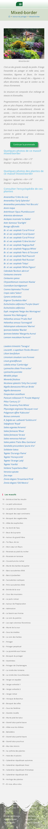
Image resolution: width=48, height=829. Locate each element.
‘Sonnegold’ (18, 322)
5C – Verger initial (9, 694)
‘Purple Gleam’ (21, 304)
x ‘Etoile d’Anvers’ (21, 350)
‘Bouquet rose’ (21, 409)
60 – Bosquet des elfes (11, 703)
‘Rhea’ (14, 431)
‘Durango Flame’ (15, 453)
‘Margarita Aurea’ (20, 333)
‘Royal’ (12, 423)
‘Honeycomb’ (13, 457)
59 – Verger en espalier (11, 680)
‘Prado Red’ (18, 318)
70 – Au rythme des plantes (13, 751)
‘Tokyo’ (16, 263)
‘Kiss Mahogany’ (15, 315)
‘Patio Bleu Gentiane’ (20, 442)
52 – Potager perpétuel (11, 646)
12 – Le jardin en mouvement (14, 509)
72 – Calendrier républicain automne (17, 760)
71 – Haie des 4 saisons (12, 755)
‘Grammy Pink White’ (16, 405)
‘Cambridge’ (16, 364)
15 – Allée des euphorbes (12, 523)
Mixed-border (34, 16)
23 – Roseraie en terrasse (12, 556)
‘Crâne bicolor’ (20, 241)
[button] (20, 4)
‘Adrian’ (15, 438)
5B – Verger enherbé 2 (11, 689)
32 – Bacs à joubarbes (11, 575)
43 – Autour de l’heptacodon (14, 604)
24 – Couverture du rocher (13, 561)
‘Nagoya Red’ (19, 245)
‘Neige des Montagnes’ (22, 311)
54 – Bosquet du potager (12, 656)
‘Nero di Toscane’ (21, 252)
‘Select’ (13, 293)
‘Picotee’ (16, 289)
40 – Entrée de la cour (11, 589)
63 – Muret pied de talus (12, 718)
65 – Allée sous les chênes (13, 727)
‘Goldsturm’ (20, 420)
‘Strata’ (14, 434)
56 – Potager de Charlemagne (14, 665)
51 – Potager (7, 642)
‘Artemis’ (15, 427)
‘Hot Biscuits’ (21, 204)
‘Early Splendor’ (17, 200)
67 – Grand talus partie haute (14, 736)
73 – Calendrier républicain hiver (15, 765)
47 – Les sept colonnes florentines (16, 623)
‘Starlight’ (15, 222)
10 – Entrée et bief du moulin (14, 499)
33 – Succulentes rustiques (13, 580)
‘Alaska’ (19, 282)
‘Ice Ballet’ (17, 219)
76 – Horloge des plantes (12, 779)
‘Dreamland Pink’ (18, 479)
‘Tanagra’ (17, 346)
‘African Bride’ (19, 386)
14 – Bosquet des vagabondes (14, 518)
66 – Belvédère (8, 732)
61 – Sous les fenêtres (11, 708)
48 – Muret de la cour (11, 627)
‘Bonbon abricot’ (16, 270)
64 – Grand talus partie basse (14, 722)
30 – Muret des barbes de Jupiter (15, 566)
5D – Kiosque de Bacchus (12, 699)
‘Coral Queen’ (19, 234)
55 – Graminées (8, 661)
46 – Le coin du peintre (11, 618)
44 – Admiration (9, 608)
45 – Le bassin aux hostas (13, 613)
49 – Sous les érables (11, 632)
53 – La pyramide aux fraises (14, 651)
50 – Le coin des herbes (12, 637)
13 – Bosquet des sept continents (16, 513)
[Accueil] (9, 16)
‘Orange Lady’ (14, 460)
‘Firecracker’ (18, 368)
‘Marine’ (19, 326)
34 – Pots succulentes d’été (13, 585)
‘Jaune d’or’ (19, 445)
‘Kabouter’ (17, 412)
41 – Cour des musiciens (12, 594)
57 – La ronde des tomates (13, 670)
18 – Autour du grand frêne (13, 537)
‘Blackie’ (15, 329)
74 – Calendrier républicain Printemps (18, 770)
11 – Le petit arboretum (12, 504)
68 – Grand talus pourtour (13, 741)
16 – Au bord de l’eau (11, 528)
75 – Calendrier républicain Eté (15, 774)
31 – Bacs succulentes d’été (13, 570)
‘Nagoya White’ (20, 248)
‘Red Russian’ (19, 259)
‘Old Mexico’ (16, 482)
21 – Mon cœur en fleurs (12, 547)
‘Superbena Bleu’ (16, 468)
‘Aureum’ (17, 337)
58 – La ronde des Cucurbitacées (15, 675)
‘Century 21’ (12, 401)
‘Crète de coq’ (16, 197)
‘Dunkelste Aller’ (15, 300)
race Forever (19, 357)
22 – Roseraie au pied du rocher (15, 551)
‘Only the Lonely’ (20, 383)
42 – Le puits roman (10, 599)
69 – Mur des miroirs (10, 746)
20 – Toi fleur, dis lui (10, 542)
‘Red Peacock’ (19, 256)
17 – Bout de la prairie (11, 532)
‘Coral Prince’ (19, 230)
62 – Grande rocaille (10, 713)
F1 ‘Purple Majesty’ (22, 397)
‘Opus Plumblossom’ (19, 211)
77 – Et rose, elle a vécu (12, 784)
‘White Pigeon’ (20, 267)
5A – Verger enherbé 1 (11, 684)
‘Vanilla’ (11, 464)
